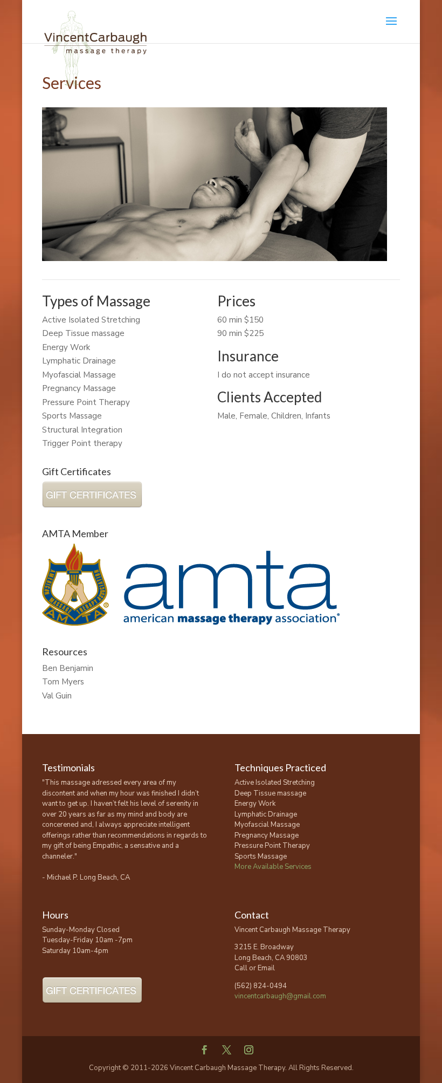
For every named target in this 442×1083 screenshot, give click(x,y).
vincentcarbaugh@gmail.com (280, 996)
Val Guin (57, 695)
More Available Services (273, 867)
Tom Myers (63, 681)
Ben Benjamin (67, 668)
